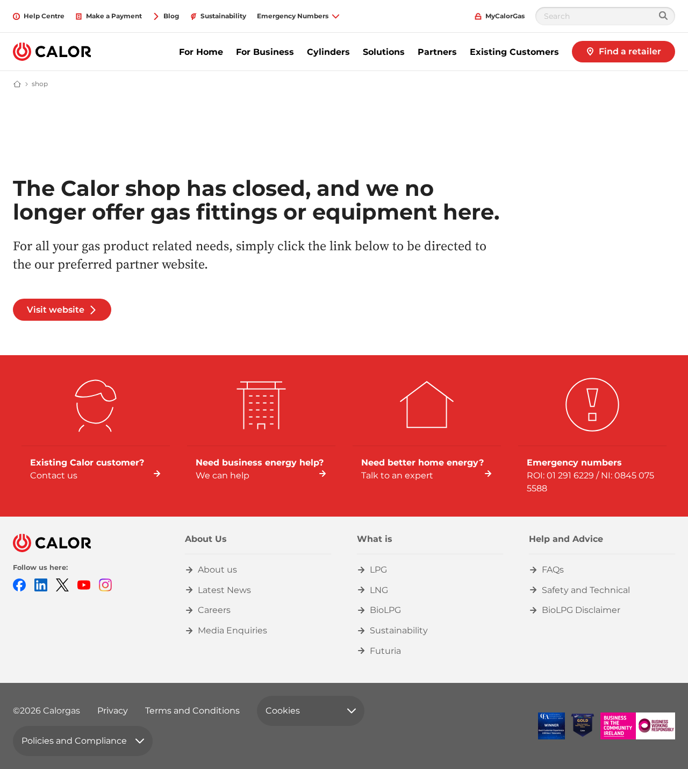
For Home (201, 52)
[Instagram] (105, 584)
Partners (437, 52)
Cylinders (328, 52)
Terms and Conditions (192, 710)
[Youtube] (83, 584)
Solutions (384, 52)
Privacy (112, 710)
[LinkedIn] (40, 584)
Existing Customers (514, 52)
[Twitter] (62, 584)
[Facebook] (19, 584)
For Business (265, 52)
